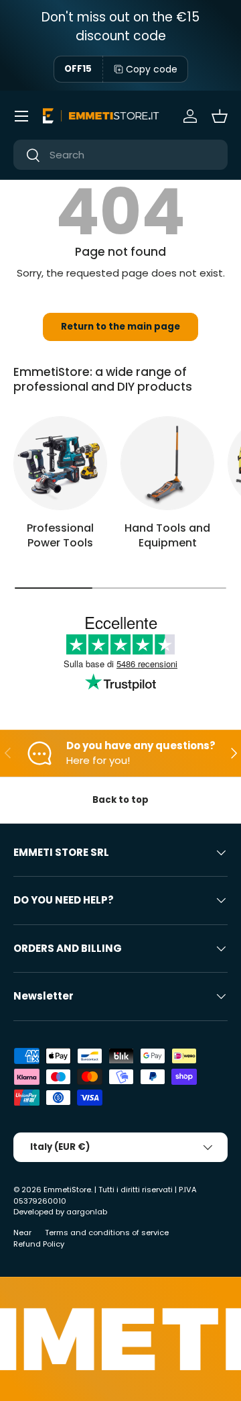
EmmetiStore (67, 1189)
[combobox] (120, 155)
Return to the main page (120, 326)
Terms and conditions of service (107, 1232)
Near (22, 1232)
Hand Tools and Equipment (167, 535)
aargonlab (86, 1211)
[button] (219, 116)
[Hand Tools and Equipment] (167, 463)
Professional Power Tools (60, 535)
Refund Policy (38, 1244)
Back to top (120, 799)
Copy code (151, 69)
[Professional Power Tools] (60, 463)
